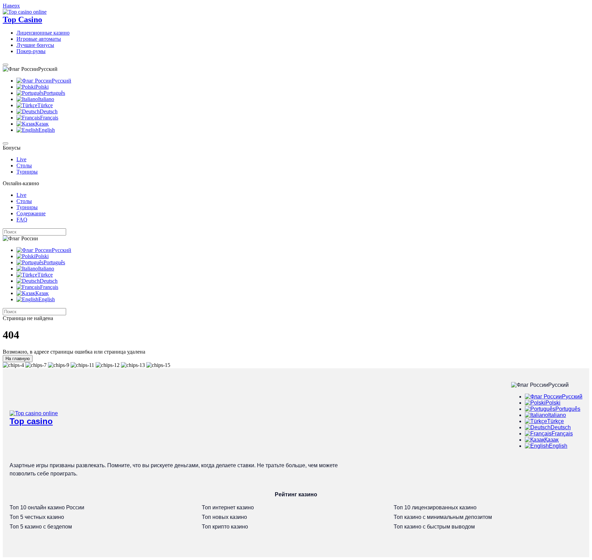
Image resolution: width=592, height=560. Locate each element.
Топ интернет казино (228, 507)
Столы (24, 165)
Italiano (46, 99)
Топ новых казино (224, 517)
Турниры (27, 172)
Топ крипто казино (225, 527)
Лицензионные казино (43, 33)
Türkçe (45, 105)
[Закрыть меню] (5, 143)
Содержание (31, 213)
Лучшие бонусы (35, 45)
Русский (61, 81)
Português (54, 93)
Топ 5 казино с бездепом (41, 527)
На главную (17, 358)
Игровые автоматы (38, 39)
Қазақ (42, 124)
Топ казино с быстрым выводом (434, 527)
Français (49, 117)
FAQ (21, 219)
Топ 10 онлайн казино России (47, 507)
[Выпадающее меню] (5, 65)
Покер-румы (31, 51)
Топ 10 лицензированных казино (435, 507)
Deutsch (49, 111)
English (46, 130)
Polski (42, 87)
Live (21, 159)
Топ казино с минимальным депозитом (443, 517)
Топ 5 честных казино (37, 517)
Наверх (11, 6)
